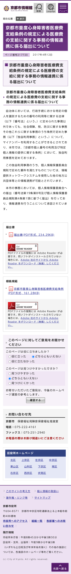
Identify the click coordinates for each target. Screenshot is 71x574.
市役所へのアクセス (15, 521)
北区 (13, 460)
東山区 (14, 466)
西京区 (28, 473)
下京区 (42, 466)
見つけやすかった (23, 373)
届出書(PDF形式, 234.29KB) (34, 234)
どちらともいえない (48, 356)
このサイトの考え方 (18, 491)
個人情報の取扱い (48, 491)
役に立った (19, 356)
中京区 (53, 460)
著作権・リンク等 (17, 498)
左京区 (39, 460)
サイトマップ (42, 498)
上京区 (26, 460)
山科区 (28, 466)
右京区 (14, 473)
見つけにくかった (23, 383)
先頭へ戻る (60, 569)
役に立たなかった (23, 361)
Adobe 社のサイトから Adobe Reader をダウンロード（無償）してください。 (33, 263)
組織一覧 (37, 521)
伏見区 (42, 473)
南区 (54, 466)
